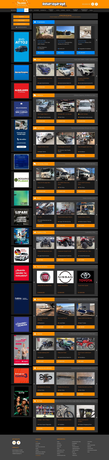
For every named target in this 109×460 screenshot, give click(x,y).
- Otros (88, 451)
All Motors (82, 221)
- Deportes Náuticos (76, 448)
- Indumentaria (90, 448)
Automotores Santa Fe (45, 83)
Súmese (37, 445)
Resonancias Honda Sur (45, 255)
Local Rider (42, 323)
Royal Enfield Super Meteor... (45, 217)
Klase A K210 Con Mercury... (65, 318)
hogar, (74, 401)
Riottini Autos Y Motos (63, 217)
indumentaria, (88, 401)
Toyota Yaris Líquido (63, 285)
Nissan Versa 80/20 (43, 285)
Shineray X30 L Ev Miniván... (45, 114)
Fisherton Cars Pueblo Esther (44, 151)
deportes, (82, 401)
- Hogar (88, 443)
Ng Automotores (83, 83)
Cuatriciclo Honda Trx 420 (44, 251)
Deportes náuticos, (82, 299)
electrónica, (63, 401)
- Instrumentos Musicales (92, 450)
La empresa (38, 443)
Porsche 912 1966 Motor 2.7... (85, 352)
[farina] (21, 298)
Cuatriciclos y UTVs (60, 450)
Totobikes (41, 424)
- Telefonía (74, 453)
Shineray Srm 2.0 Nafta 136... (85, 114)
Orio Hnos (41, 117)
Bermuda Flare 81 (42, 318)
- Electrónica (74, 455)
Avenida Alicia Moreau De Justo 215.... (45, 42)
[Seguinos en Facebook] (96, 4)
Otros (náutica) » (91, 299)
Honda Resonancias (64, 255)
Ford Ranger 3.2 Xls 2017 (44, 147)
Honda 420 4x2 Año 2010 (84, 251)
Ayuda (37, 448)
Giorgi (79, 147)
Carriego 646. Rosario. (85, 42)
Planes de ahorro (60, 451)
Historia (37, 450)
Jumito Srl (41, 48)
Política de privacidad (40, 453)
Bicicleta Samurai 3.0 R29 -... (85, 419)
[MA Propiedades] (21, 273)
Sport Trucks (62, 323)
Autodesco (62, 151)
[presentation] (34, 40)
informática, (69, 401)
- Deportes (89, 446)
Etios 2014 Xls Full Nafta (44, 78)
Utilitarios (59, 443)
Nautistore (82, 323)
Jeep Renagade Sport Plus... (65, 147)
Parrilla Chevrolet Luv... (43, 387)
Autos (58, 441)
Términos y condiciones (40, 446)
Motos (58, 448)
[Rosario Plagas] (21, 179)
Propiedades (74, 443)
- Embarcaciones (75, 446)
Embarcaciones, (73, 299)
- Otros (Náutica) (75, 450)
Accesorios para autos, (77, 368)
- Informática (89, 441)
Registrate (21, 20)
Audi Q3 (80, 78)
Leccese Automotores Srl (65, 83)
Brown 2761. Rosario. (64, 42)
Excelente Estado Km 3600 (85, 217)
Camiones (59, 446)
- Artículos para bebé (91, 445)
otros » (94, 401)
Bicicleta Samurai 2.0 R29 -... (45, 419)
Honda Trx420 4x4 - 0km (64, 251)
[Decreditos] (21, 135)
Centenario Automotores (65, 117)
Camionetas (59, 445)
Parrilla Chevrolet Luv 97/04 (65, 387)
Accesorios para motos (89, 368)
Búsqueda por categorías (40, 451)
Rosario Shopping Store (65, 424)
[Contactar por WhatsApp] (21, 72)
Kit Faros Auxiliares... (83, 387)
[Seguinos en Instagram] (92, 4)
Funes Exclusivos (83, 357)
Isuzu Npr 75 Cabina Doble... (85, 182)
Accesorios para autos (61, 455)
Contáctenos (38, 455)
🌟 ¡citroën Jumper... (63, 114)
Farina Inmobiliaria (84, 48)
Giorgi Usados (82, 151)
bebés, (78, 401)
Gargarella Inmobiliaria (65, 48)
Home (37, 441)
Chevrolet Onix (82, 285)
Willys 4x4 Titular (42, 352)
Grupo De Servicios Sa (44, 221)
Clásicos (58, 453)
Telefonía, (57, 401)
